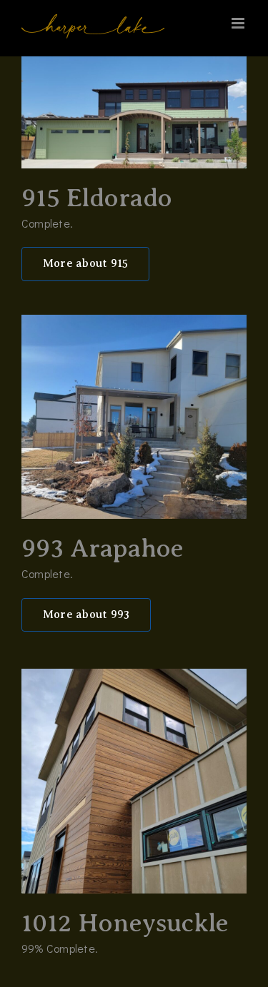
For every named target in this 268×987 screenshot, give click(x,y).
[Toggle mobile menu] (239, 23)
